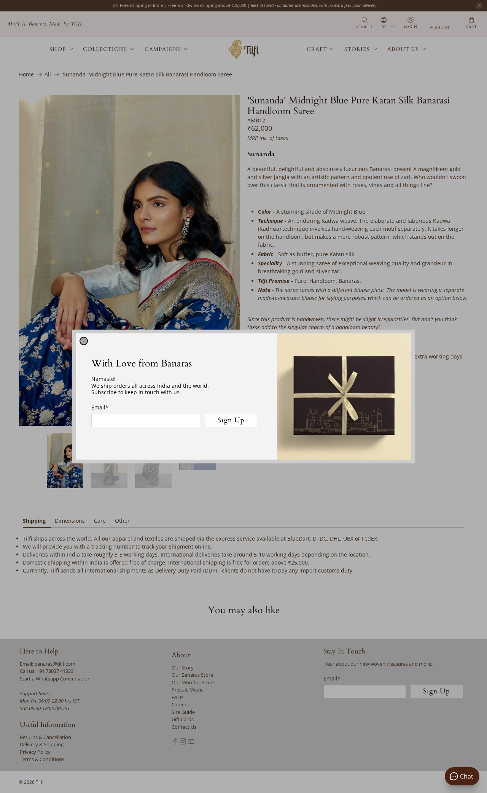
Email (99, 407)
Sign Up (231, 420)
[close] (84, 341)
